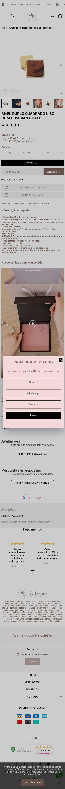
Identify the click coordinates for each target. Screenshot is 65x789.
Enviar (33, 415)
